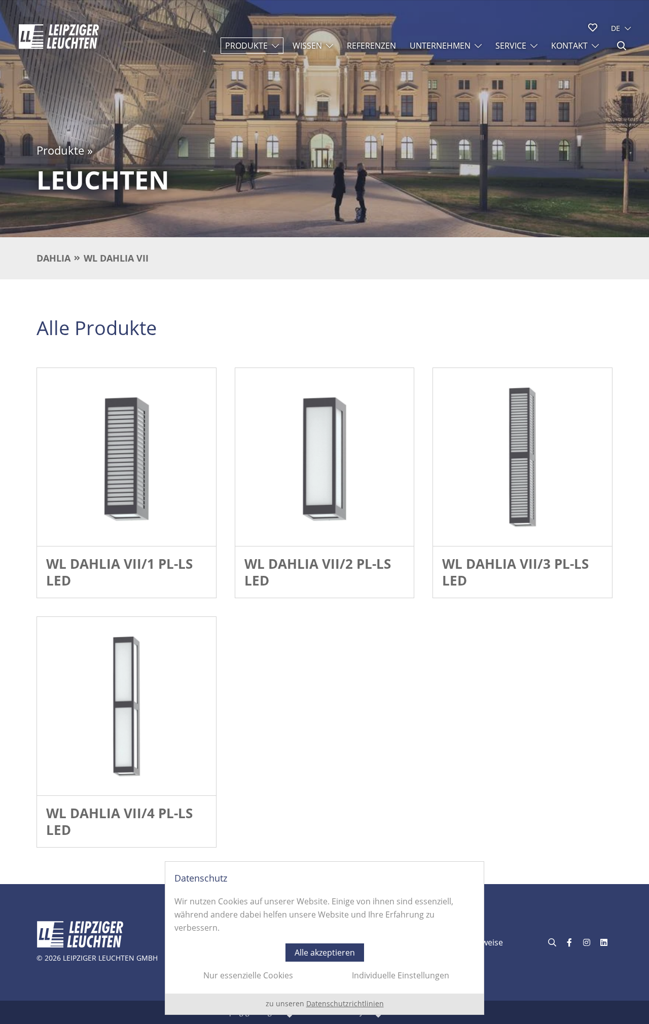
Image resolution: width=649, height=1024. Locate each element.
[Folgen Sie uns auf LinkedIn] (603, 942)
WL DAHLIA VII (116, 258)
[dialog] (324, 938)
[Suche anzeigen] (621, 45)
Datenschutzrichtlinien (345, 1003)
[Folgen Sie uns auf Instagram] (586, 942)
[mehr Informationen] (126, 457)
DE (615, 28)
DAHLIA (53, 258)
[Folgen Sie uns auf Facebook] (569, 942)
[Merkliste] (593, 27)
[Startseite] (58, 36)
